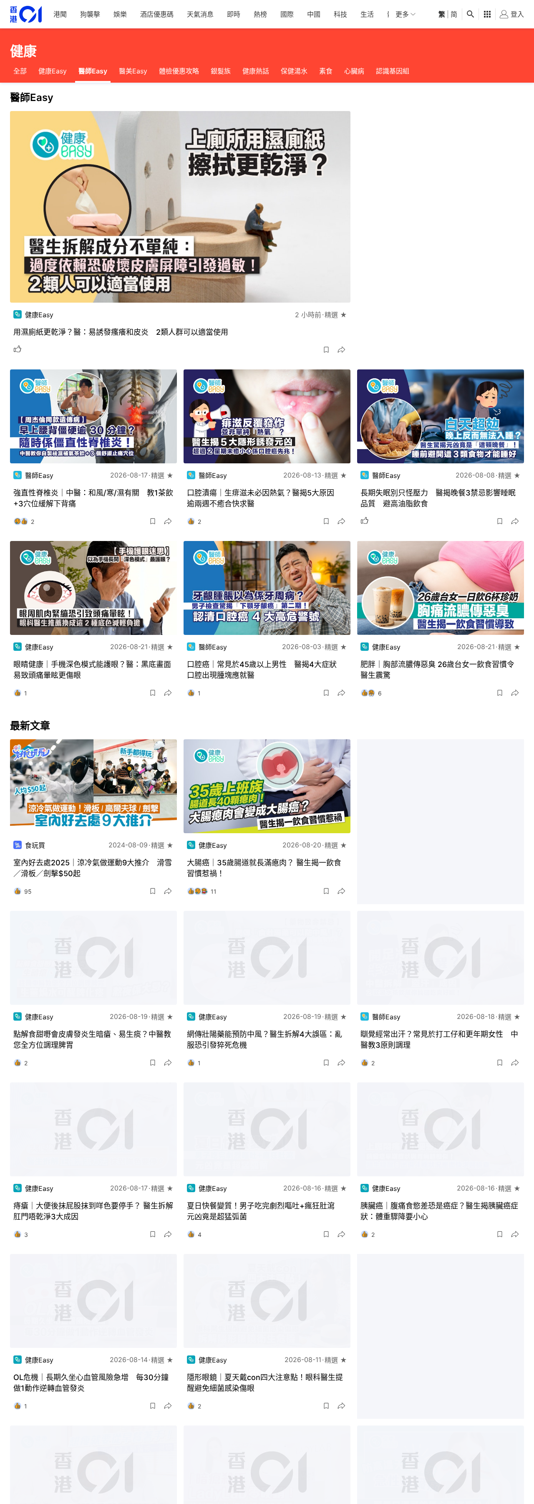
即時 (233, 14)
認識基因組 (392, 71)
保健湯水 (294, 71)
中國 (313, 14)
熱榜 (260, 14)
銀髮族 (221, 71)
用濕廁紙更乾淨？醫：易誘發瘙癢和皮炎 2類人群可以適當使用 (120, 332)
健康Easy (52, 71)
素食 (325, 71)
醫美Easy (133, 71)
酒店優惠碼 (157, 14)
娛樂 (120, 14)
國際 (287, 14)
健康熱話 (255, 71)
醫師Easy (92, 71)
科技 (340, 14)
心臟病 (354, 71)
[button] (326, 350)
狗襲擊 (90, 14)
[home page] (26, 14)
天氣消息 (200, 14)
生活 (367, 14)
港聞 (60, 14)
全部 (20, 71)
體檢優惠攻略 (179, 71)
